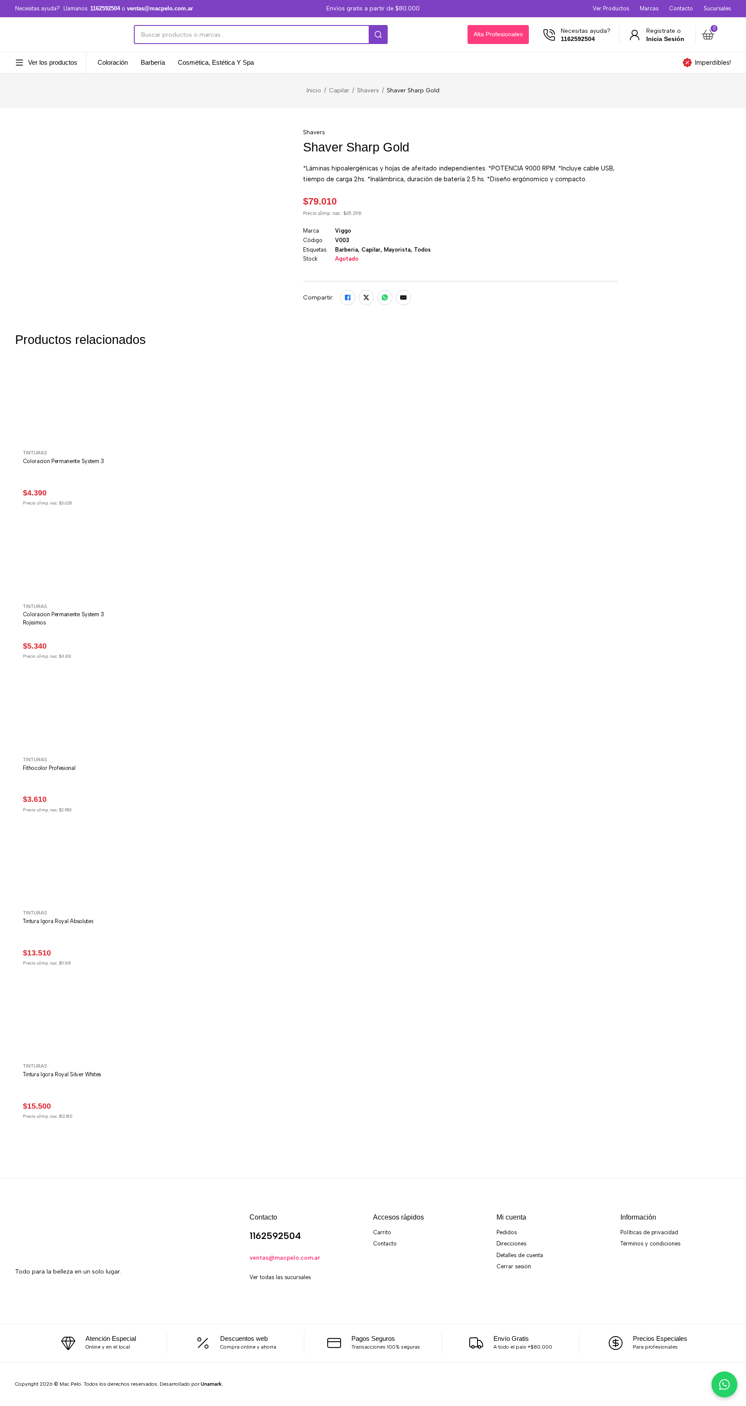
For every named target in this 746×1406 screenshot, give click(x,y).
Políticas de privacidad (649, 1232)
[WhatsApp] (384, 297)
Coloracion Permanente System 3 (63, 461)
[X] (366, 297)
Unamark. (212, 1384)
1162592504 (275, 1235)
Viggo (343, 230)
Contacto (681, 8)
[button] (715, 34)
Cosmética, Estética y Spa (216, 63)
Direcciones (511, 1243)
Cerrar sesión (513, 1266)
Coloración (113, 63)
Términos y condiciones (650, 1243)
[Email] (403, 297)
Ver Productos (611, 8)
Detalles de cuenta (519, 1255)
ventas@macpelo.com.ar (285, 1257)
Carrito (382, 1232)
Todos (422, 249)
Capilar (339, 90)
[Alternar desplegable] (19, 62)
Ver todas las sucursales (280, 1277)
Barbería (153, 63)
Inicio (314, 90)
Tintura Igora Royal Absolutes (58, 921)
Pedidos (506, 1232)
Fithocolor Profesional (49, 768)
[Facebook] (347, 297)
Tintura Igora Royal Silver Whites (62, 1074)
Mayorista (397, 249)
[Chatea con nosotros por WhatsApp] (724, 1384)
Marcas (649, 8)
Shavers (368, 90)
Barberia (346, 249)
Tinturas (35, 453)
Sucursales (717, 8)
